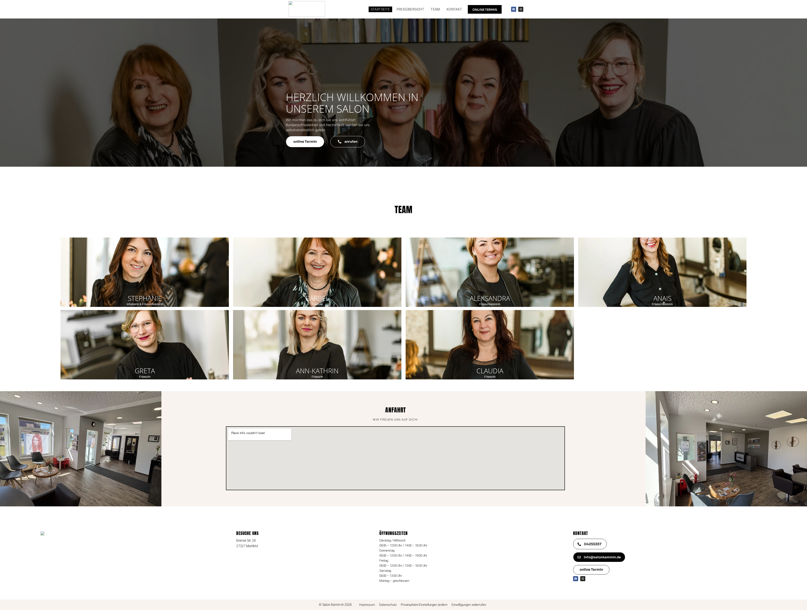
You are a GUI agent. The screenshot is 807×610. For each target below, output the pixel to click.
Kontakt (454, 9)
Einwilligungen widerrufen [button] (469, 605)
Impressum (367, 605)
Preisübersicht (410, 9)
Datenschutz (388, 605)
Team (435, 9)
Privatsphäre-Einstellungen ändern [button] (424, 605)
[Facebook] (513, 9)
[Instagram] (520, 9)
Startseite (380, 9)
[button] (347, 141)
